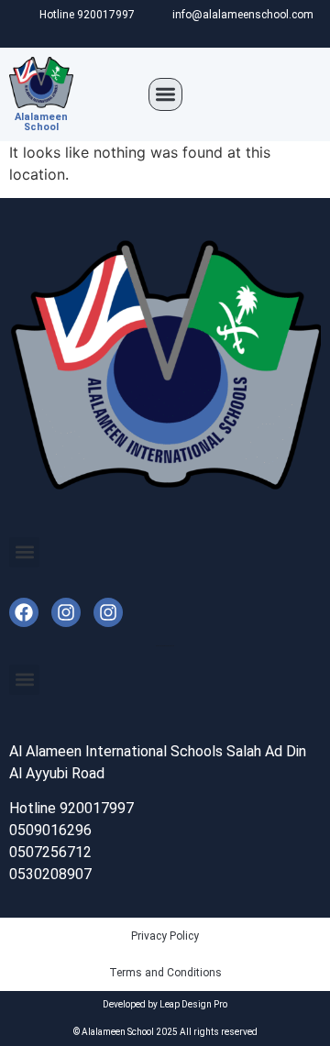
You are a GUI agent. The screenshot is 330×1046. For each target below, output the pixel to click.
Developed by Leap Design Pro (165, 1004)
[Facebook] (23, 612)
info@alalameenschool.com (243, 14)
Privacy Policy (165, 936)
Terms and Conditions (165, 972)
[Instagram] (66, 612)
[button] (165, 95)
